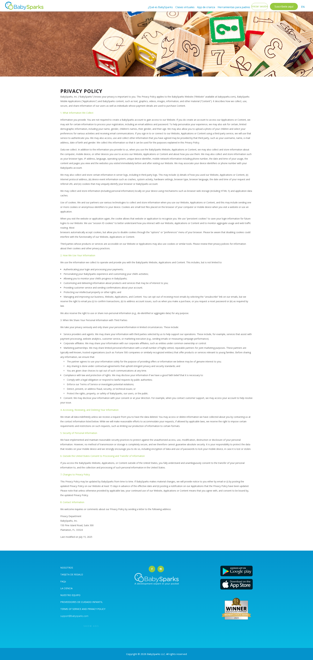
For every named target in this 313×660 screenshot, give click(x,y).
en (303, 7)
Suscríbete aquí (284, 6)
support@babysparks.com (74, 616)
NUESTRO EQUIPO (70, 595)
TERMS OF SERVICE (71, 609)
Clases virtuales (184, 7)
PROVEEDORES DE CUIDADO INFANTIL (81, 602)
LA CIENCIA (66, 588)
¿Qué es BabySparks (160, 7)
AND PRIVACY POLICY (93, 609)
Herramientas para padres (234, 7)
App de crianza (206, 7)
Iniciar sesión (260, 6)
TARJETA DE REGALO (71, 574)
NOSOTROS (66, 567)
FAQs (63, 581)
